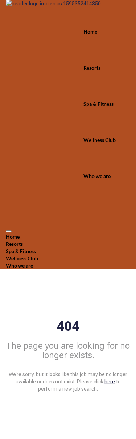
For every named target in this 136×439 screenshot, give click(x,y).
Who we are (97, 176)
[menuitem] (68, 236)
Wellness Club (99, 140)
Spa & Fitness (98, 104)
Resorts (91, 68)
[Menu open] (9, 231)
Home (90, 32)
